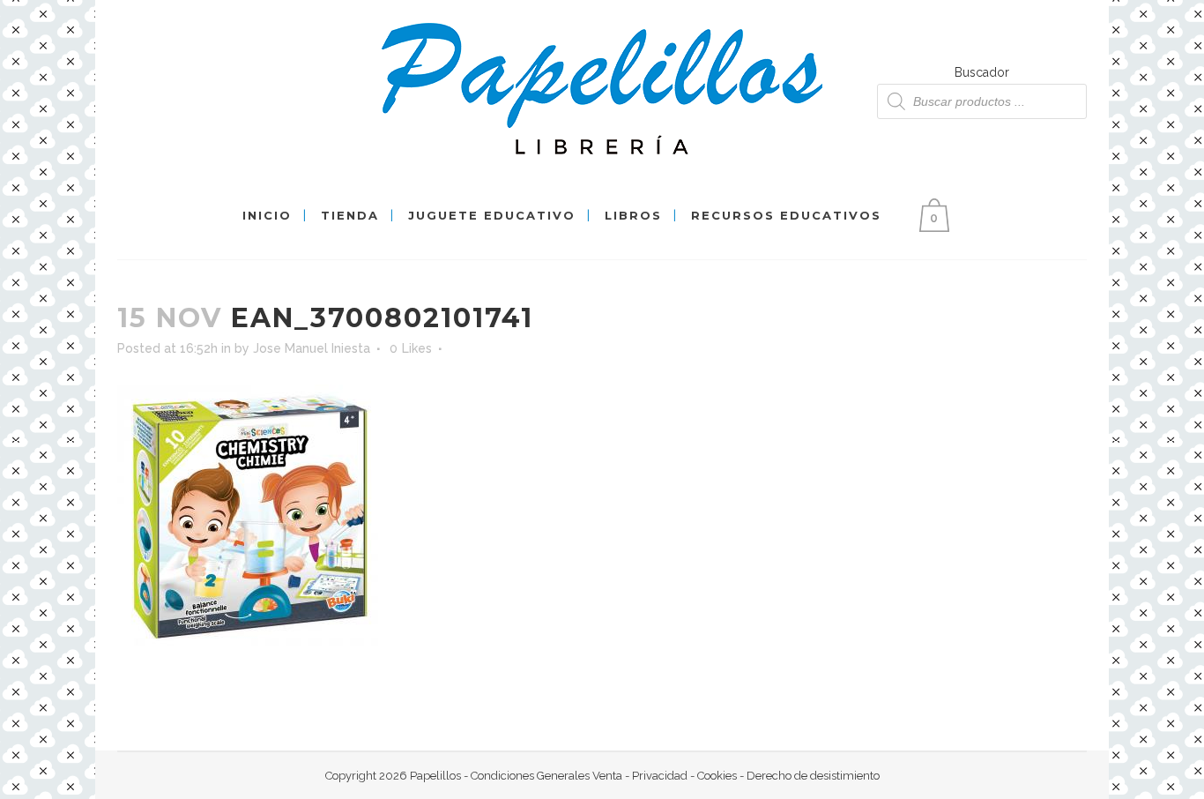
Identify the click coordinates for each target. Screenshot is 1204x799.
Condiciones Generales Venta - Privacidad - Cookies (604, 775)
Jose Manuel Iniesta (311, 348)
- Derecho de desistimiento (808, 775)
